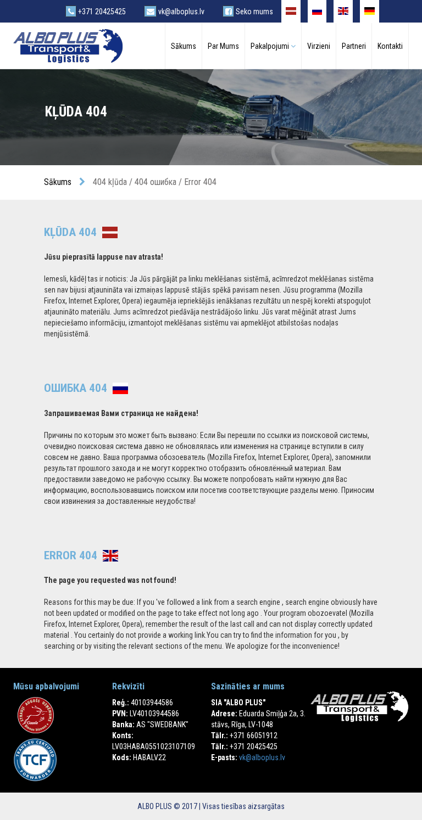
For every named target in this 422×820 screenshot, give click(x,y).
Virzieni (318, 46)
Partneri (354, 46)
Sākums (183, 46)
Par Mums (223, 46)
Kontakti (390, 46)
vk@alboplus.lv (180, 11)
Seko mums (253, 11)
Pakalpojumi (271, 46)
